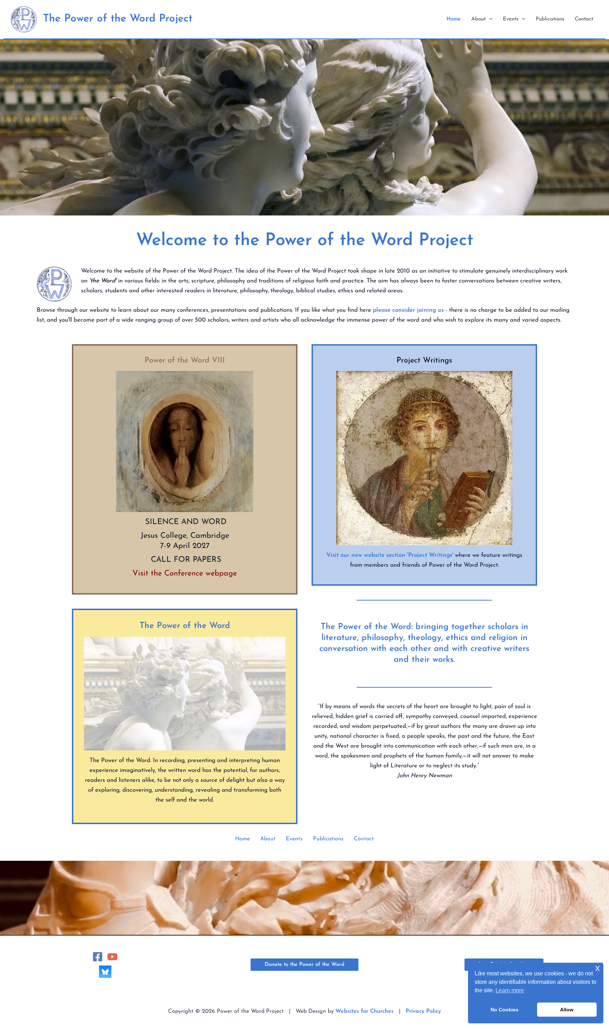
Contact (364, 839)
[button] (489, 19)
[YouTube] (112, 956)
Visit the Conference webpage (185, 574)
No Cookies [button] (504, 1009)
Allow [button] (566, 1009)
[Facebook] (97, 956)
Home (242, 839)
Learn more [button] (510, 990)
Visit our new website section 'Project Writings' (389, 555)
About (268, 839)
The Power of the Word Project (117, 18)
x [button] (597, 967)
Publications (328, 839)
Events (294, 839)
